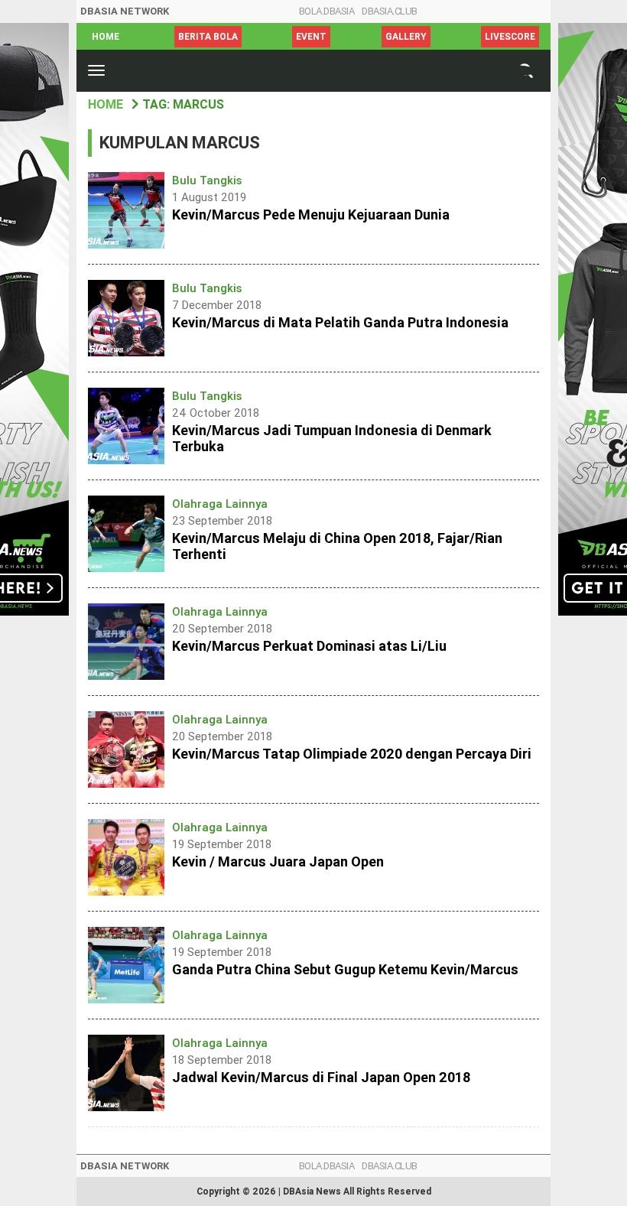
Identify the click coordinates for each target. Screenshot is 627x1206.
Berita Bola (208, 36)
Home (105, 36)
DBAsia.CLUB (389, 11)
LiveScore (510, 36)
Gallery (406, 36)
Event (311, 36)
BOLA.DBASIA (327, 11)
